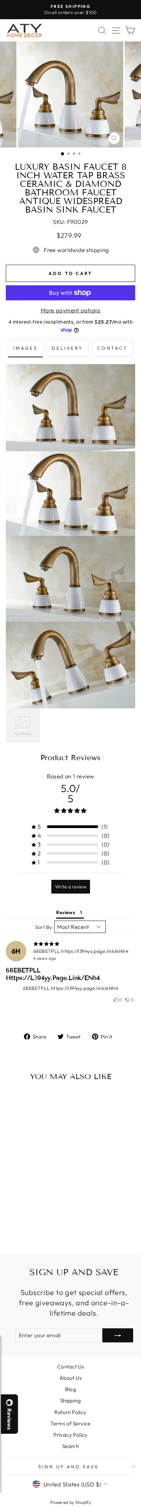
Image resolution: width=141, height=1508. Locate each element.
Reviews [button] (65, 912)
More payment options (70, 310)
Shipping (70, 1400)
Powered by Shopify (70, 1502)
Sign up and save (69, 1466)
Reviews (9, 1419)
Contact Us (70, 1366)
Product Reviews (70, 757)
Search (70, 1446)
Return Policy (70, 1412)
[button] (118, 1000)
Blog (70, 1389)
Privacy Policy (70, 1435)
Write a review (70, 887)
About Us (70, 1378)
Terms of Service (70, 1423)
